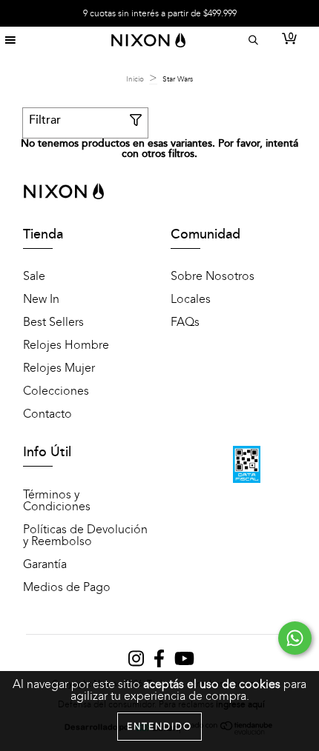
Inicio (135, 79)
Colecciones (56, 391)
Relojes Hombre (66, 345)
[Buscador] (251, 40)
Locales (191, 299)
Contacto (47, 414)
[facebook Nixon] (160, 662)
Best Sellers (53, 322)
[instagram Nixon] (137, 662)
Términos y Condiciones (57, 501)
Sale (34, 276)
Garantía (45, 564)
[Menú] (10, 40)
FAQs (185, 322)
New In (41, 299)
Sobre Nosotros (212, 276)
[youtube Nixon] (184, 662)
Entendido (159, 726)
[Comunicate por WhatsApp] (295, 638)
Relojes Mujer (59, 368)
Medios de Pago (67, 587)
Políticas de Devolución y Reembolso (85, 535)
